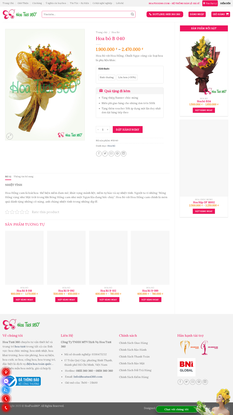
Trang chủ (101, 32)
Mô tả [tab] (8, 176)
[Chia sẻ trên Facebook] (99, 153)
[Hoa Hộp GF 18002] (204, 158)
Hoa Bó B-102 (108, 290)
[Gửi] (132, 14)
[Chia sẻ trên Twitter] (105, 153)
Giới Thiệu (23, 3)
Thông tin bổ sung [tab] (23, 176)
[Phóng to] (9, 136)
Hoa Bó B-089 (150, 290)
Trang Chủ (8, 3)
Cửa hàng (37, 3)
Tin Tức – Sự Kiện (79, 3)
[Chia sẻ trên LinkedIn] (123, 153)
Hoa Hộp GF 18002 (204, 202)
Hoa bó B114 (204, 101)
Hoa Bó (116, 32)
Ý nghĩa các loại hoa (56, 3)
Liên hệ (120, 3)
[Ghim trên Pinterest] (117, 153)
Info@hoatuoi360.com (88, 376)
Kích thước (104, 69)
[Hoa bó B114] (204, 63)
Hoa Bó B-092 (66, 290)
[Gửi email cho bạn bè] (111, 153)
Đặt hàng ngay (204, 110)
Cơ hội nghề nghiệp (102, 3)
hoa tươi (20, 346)
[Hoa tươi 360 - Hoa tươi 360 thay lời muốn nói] (20, 14)
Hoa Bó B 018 (24, 290)
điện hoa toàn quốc (38, 364)
